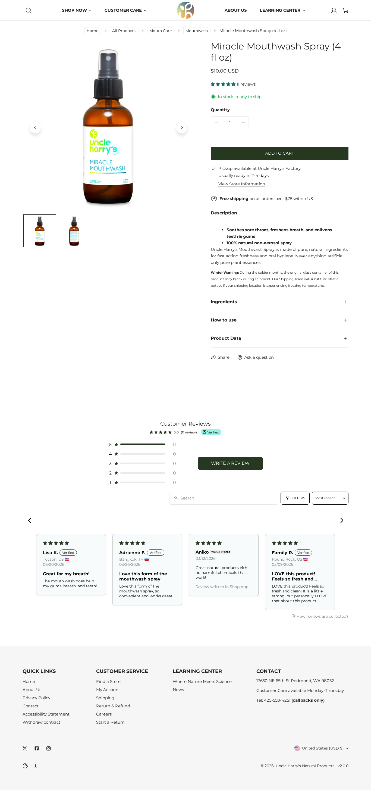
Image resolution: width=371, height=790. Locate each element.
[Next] (182, 127)
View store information (241, 184)
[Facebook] (37, 748)
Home (92, 30)
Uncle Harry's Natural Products (305, 765)
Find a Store (108, 681)
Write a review (230, 463)
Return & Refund (113, 705)
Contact (31, 705)
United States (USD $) (323, 748)
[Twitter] (25, 748)
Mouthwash (197, 30)
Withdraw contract (41, 722)
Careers (104, 714)
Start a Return (110, 722)
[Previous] (35, 127)
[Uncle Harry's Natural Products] (185, 10)
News (178, 689)
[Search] (28, 10)
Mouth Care (160, 30)
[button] (346, 10)
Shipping (105, 697)
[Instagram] (49, 748)
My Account (108, 689)
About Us (32, 689)
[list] (108, 127)
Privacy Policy (36, 697)
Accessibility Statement (46, 714)
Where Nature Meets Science (202, 681)
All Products (124, 30)
